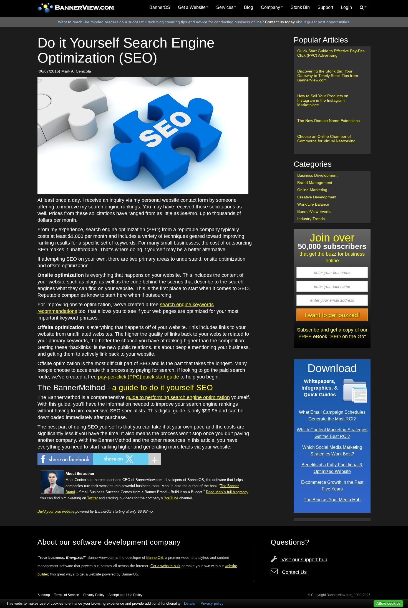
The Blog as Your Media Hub (332, 499)
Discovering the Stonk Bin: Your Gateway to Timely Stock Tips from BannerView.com (327, 75)
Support (325, 7)
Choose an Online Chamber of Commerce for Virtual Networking (326, 138)
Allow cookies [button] (388, 603)
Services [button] (224, 7)
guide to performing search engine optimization (178, 397)
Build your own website (55, 511)
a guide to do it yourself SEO (162, 387)
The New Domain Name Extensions (328, 120)
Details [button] (189, 603)
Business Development (317, 175)
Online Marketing (312, 190)
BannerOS (159, 7)
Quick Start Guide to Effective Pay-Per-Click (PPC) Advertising (331, 53)
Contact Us (294, 572)
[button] (363, 7)
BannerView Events (314, 211)
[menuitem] (159, 7)
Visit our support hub (304, 559)
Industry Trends (311, 218)
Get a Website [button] (192, 7)
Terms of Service (66, 595)
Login (346, 7)
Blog (248, 7)
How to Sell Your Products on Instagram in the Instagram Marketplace (322, 100)
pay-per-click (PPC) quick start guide (138, 377)
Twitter (92, 498)
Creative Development (316, 197)
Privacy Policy (93, 595)
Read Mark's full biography (227, 492)
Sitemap (43, 595)
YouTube (171, 498)
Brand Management (314, 182)
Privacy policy (212, 603)
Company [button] (270, 7)
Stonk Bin (300, 7)
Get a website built (165, 566)
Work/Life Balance (313, 204)
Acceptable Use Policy (125, 595)
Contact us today (280, 22)
